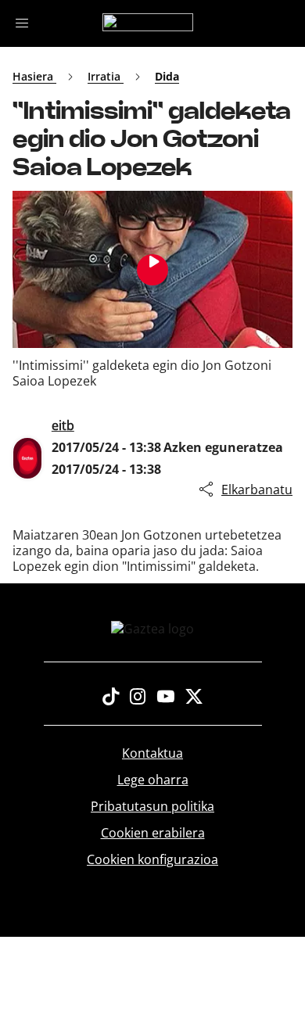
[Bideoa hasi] (152, 269)
